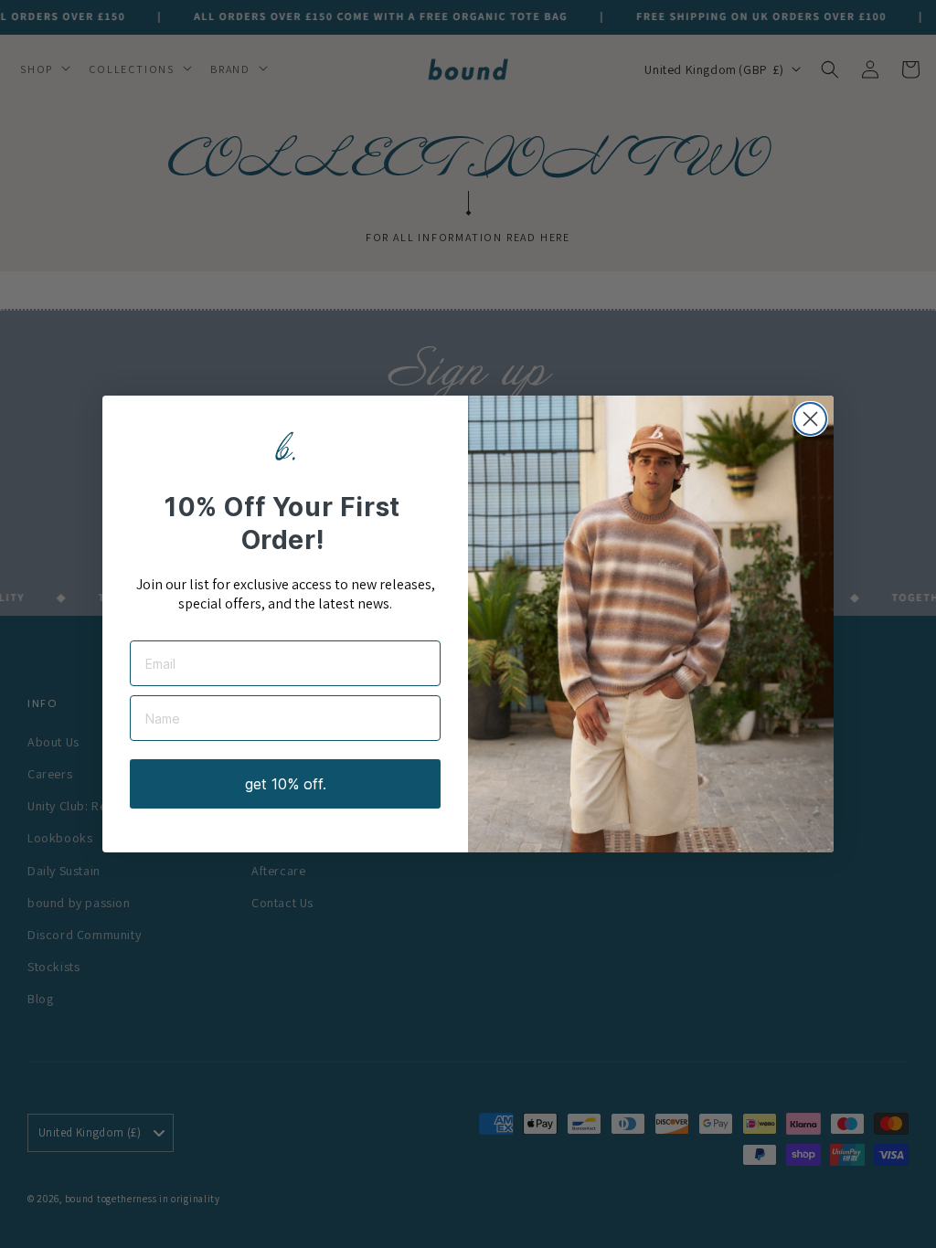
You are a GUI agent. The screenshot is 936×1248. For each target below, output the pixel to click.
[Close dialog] (810, 419)
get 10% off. (285, 784)
